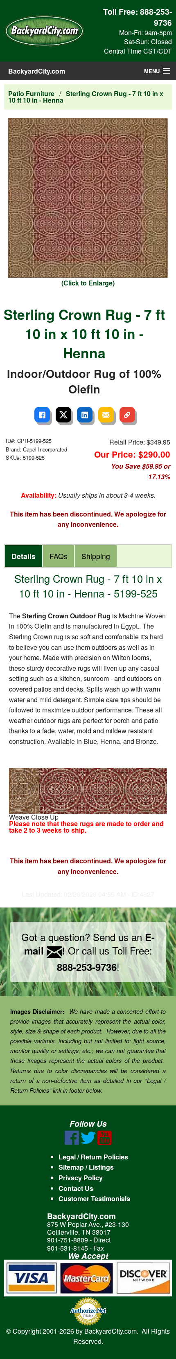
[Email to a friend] (106, 414)
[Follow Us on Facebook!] (72, 1142)
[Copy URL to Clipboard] (127, 414)
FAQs (59, 556)
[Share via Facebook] (42, 414)
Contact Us (76, 1188)
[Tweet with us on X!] (88, 1142)
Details (23, 556)
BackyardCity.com (36, 71)
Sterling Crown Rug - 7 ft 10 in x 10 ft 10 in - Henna (85, 97)
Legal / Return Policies (93, 1156)
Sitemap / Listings (86, 1167)
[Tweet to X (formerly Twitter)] (63, 414)
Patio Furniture (31, 93)
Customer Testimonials (94, 1198)
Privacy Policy (81, 1177)
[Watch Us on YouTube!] (104, 1142)
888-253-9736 (156, 17)
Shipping (95, 556)
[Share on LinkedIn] (85, 414)
